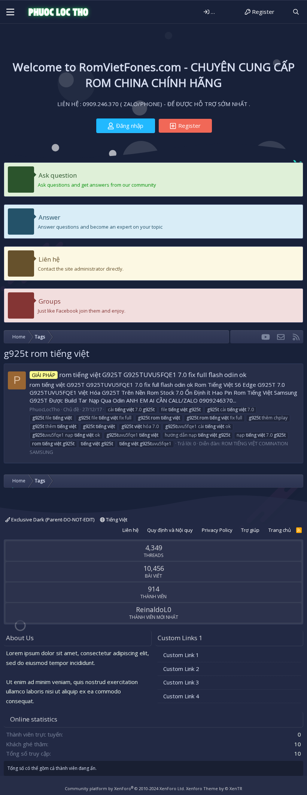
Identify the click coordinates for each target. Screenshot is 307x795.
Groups (50, 301)
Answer (49, 217)
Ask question (58, 175)
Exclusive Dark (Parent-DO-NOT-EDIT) (52, 519)
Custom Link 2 (181, 668)
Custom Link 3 (181, 682)
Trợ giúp (250, 530)
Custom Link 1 (181, 655)
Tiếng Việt (116, 519)
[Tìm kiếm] (296, 11)
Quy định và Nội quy (170, 530)
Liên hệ (49, 259)
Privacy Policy (217, 530)
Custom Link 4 (181, 696)
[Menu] (10, 12)
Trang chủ (279, 530)
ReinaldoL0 (153, 609)
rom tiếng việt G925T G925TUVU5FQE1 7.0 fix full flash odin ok (139, 374)
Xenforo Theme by (214, 788)
